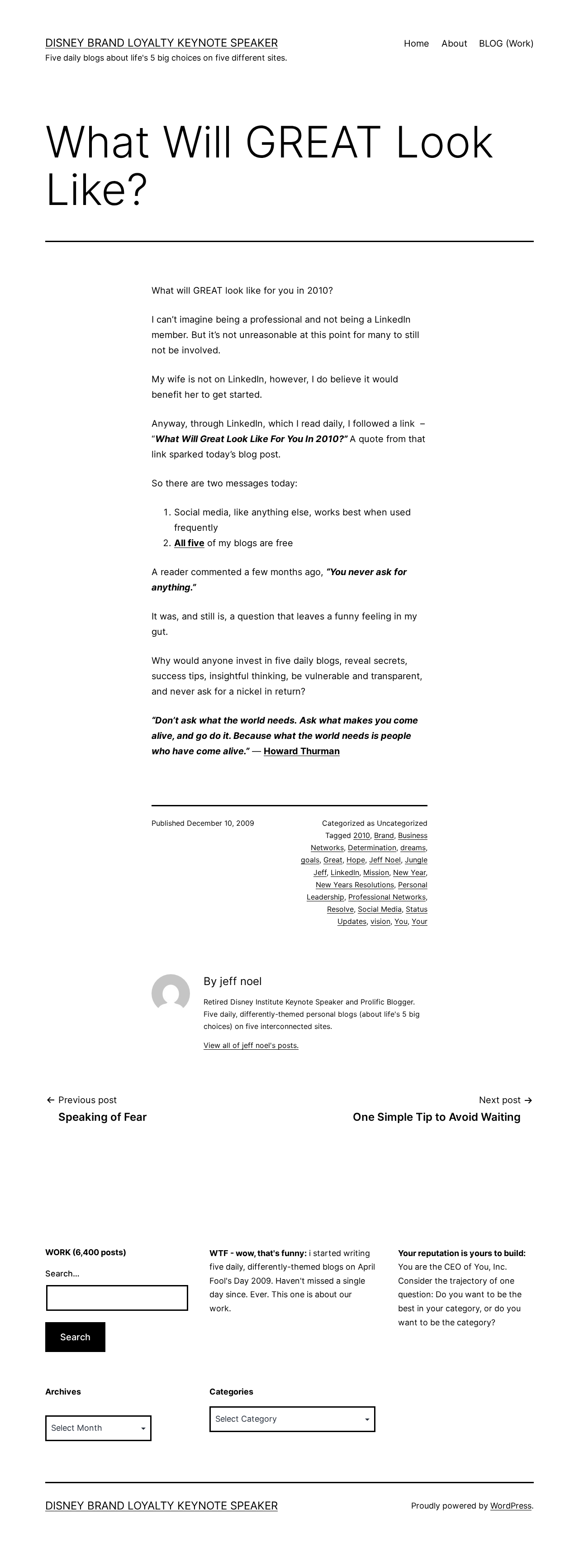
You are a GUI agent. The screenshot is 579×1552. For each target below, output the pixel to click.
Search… (62, 1273)
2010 (361, 835)
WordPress (511, 1505)
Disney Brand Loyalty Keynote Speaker (161, 42)
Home (416, 43)
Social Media (380, 909)
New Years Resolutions (355, 884)
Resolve (340, 909)
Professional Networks (387, 896)
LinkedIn (345, 872)
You (401, 921)
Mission (376, 872)
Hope (355, 859)
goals (310, 859)
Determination (372, 847)
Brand (384, 835)
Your (419, 921)
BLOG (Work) (506, 43)
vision (380, 921)
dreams (413, 847)
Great (332, 859)
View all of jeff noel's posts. (251, 1045)
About (454, 43)
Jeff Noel (385, 859)
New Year (409, 872)
